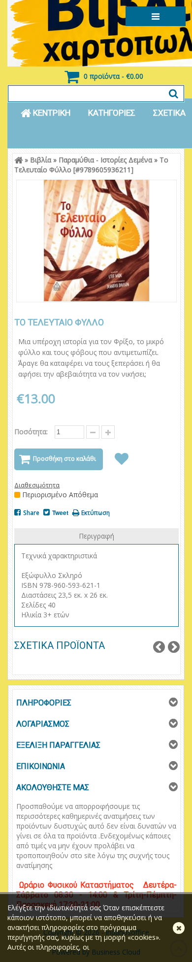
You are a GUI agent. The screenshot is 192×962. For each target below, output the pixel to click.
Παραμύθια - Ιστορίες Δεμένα (105, 159)
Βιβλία (40, 159)
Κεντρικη (50, 113)
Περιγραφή (96, 536)
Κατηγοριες (111, 113)
